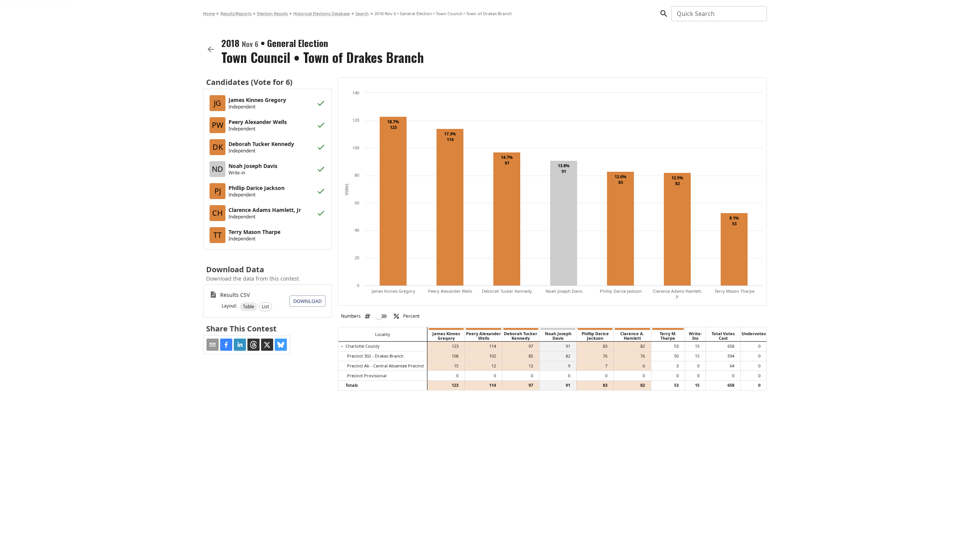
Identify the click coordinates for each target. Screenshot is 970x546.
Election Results (272, 13)
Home (209, 13)
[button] (248, 306)
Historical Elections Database (321, 13)
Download (307, 301)
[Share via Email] (213, 345)
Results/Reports (236, 13)
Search (362, 13)
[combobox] (718, 13)
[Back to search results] (210, 49)
